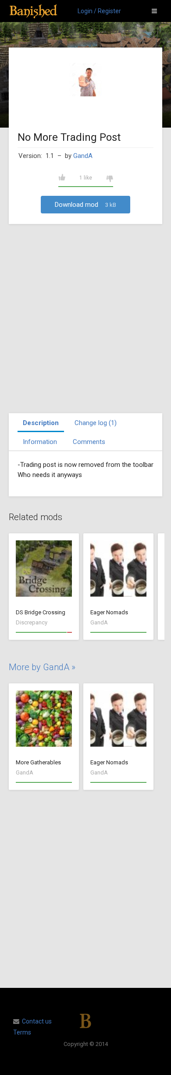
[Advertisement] (85, 318)
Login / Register (99, 11)
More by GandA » (42, 667)
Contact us (37, 1021)
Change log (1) (96, 423)
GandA (83, 156)
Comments (89, 442)
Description (41, 423)
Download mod (85, 205)
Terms (22, 1032)
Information (40, 442)
